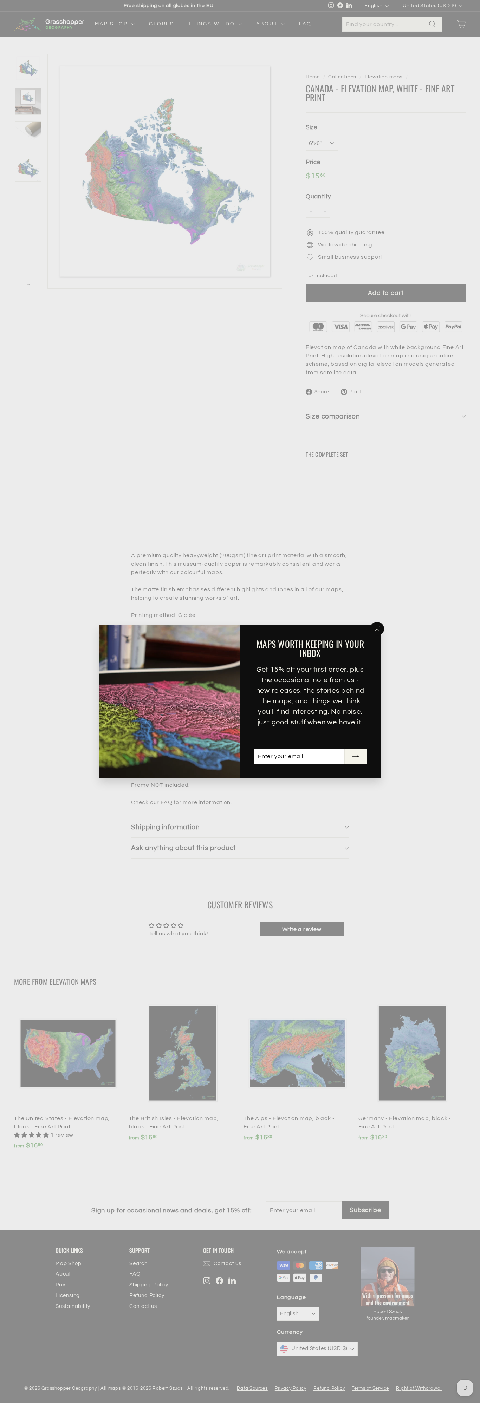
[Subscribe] (356, 756)
